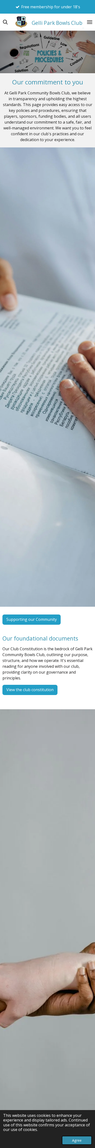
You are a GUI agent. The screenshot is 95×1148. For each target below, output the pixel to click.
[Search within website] (5, 22)
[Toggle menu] (89, 22)
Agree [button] (77, 1140)
